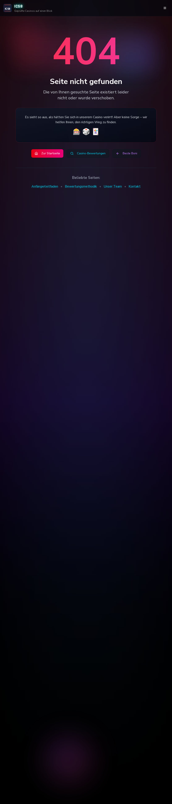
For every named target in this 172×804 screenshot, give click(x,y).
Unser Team (113, 186)
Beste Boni (130, 153)
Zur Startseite (50, 153)
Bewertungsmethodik (81, 186)
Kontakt (135, 186)
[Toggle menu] (165, 8)
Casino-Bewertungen (91, 153)
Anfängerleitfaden (44, 186)
